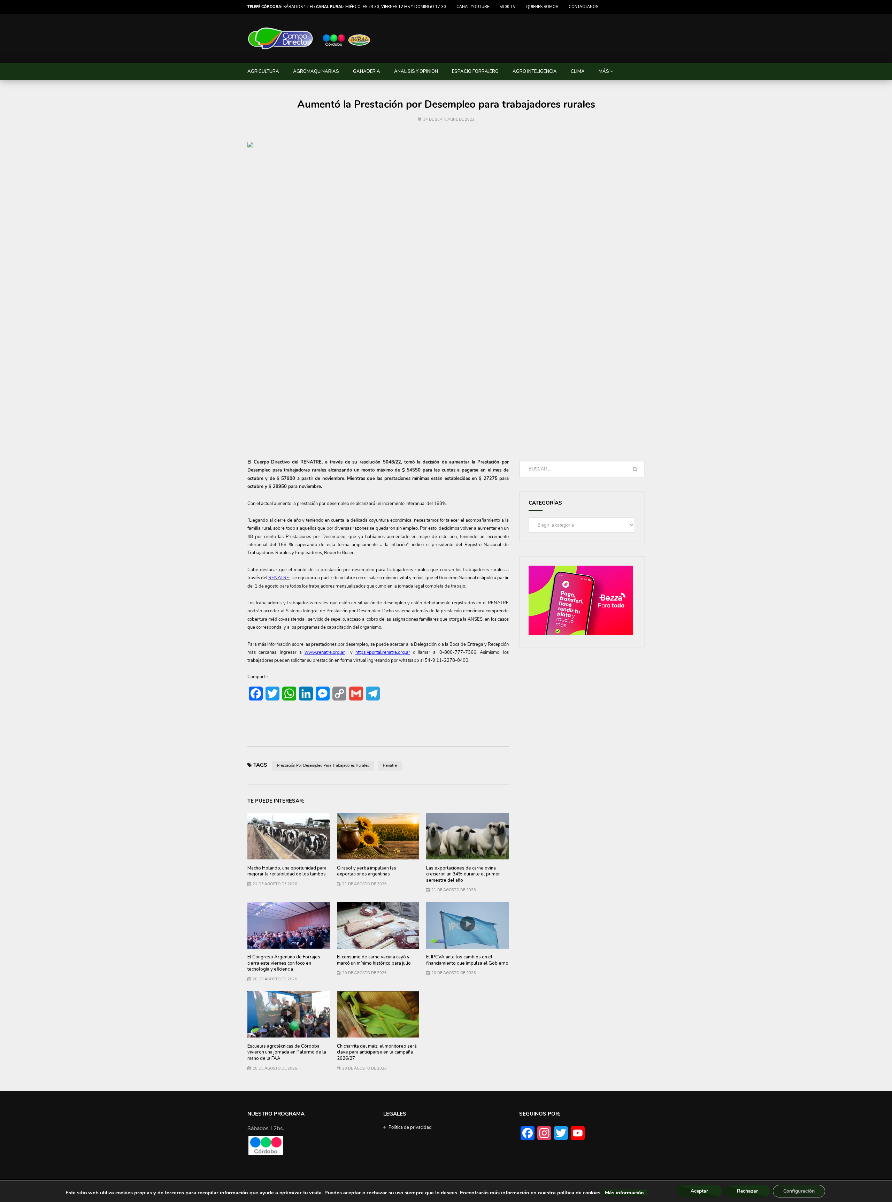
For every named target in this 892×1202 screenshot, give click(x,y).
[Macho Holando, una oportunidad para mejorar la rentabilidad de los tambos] (288, 836)
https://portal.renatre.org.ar (382, 652)
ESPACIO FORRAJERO (475, 71)
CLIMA (578, 71)
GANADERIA (366, 71)
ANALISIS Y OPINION (416, 71)
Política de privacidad (410, 1127)
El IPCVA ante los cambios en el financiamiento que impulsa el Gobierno (467, 960)
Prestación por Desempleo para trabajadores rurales (323, 765)
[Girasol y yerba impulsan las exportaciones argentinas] (378, 836)
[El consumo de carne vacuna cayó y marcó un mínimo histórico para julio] (378, 925)
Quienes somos (542, 6)
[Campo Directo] (309, 38)
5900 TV (508, 6)
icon (467, 924)
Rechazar (747, 1191)
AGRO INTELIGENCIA (535, 71)
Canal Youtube (472, 6)
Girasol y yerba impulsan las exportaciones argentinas (366, 871)
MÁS (604, 71)
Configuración (799, 1191)
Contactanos (583, 6)
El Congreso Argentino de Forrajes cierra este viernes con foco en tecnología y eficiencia (283, 963)
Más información (624, 1192)
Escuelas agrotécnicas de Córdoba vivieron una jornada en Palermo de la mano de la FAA (286, 1052)
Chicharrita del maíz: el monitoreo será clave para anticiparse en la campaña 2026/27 (377, 1052)
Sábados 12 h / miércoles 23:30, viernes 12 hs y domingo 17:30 (346, 6)
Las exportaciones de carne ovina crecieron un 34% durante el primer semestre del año (463, 874)
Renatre (390, 765)
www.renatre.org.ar (325, 652)
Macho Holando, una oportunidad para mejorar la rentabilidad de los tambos (286, 871)
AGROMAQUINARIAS (316, 71)
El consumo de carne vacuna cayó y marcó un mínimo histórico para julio (374, 960)
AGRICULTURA (263, 71)
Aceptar (699, 1191)
